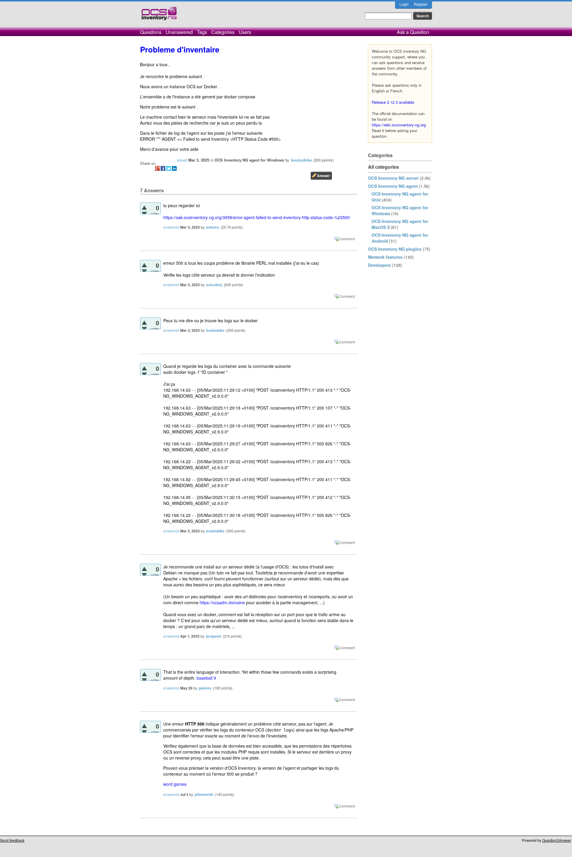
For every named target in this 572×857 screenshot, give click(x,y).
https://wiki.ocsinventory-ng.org (399, 125)
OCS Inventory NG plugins (395, 249)
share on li (174, 168)
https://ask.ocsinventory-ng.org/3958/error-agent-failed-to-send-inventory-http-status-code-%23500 (256, 217)
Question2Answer (556, 840)
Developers (379, 265)
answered (171, 227)
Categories (222, 32)
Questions (150, 32)
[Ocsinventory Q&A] (159, 15)
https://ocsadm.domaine (222, 602)
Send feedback (12, 840)
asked (182, 160)
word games (174, 784)
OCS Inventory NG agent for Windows (249, 160)
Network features (385, 257)
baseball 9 (206, 678)
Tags (202, 32)
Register (421, 4)
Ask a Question (413, 32)
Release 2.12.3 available (393, 102)
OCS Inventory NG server (393, 178)
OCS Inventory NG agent (393, 186)
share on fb (163, 168)
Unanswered (179, 32)
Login (404, 4)
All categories (383, 166)
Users (245, 32)
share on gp (157, 168)
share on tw (168, 168)
